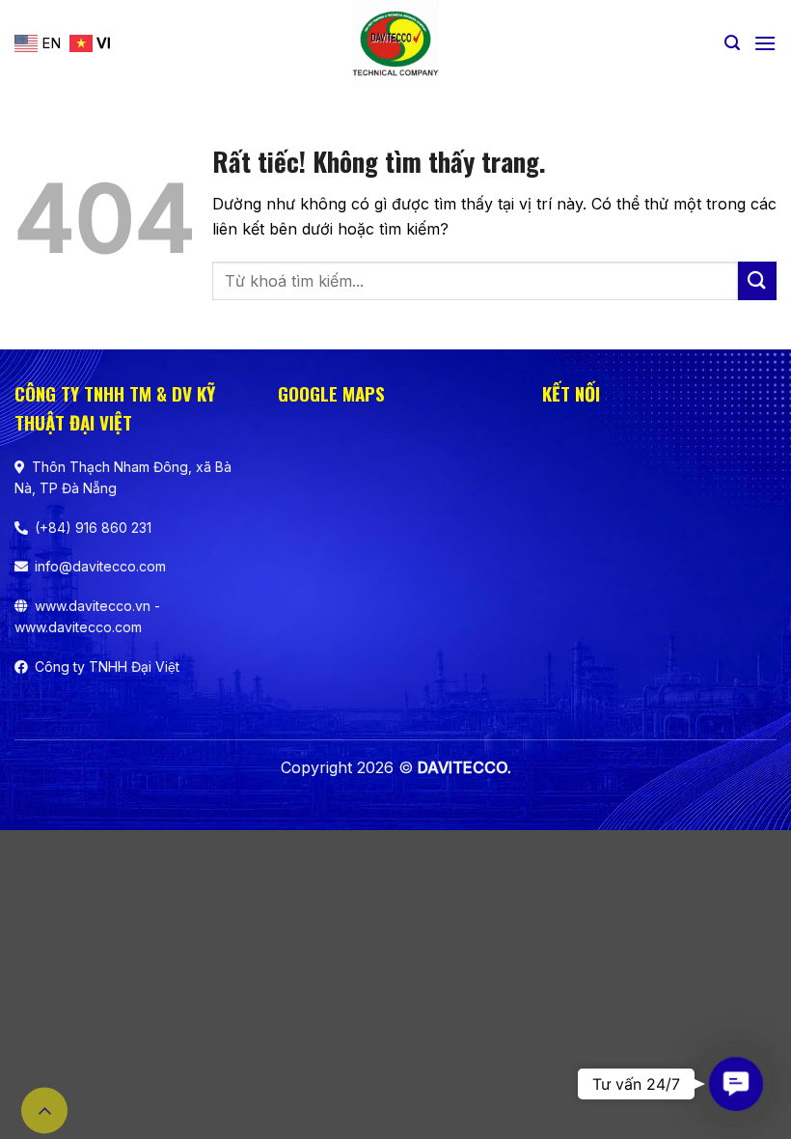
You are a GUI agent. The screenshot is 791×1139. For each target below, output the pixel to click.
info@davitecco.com (100, 566)
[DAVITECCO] (396, 43)
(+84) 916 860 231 (93, 527)
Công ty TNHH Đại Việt (107, 666)
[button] (732, 43)
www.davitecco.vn (92, 605)
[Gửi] (757, 280)
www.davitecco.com (78, 627)
